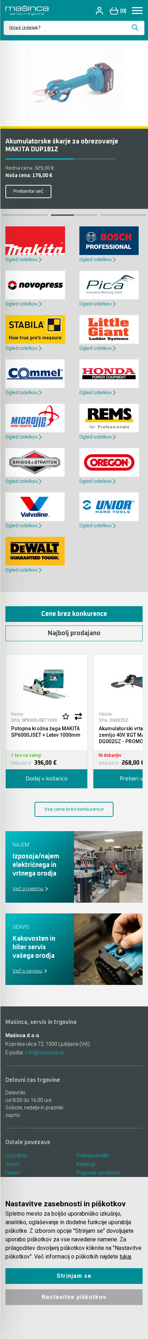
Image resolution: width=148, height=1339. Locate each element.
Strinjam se (74, 1275)
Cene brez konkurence (74, 614)
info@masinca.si (44, 1052)
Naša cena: (28, 175)
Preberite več (28, 191)
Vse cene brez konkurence (74, 809)
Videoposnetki (93, 1155)
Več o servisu (27, 970)
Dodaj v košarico (47, 778)
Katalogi (86, 1164)
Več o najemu (28, 888)
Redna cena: (29, 168)
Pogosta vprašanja (98, 1173)
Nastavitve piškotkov (74, 1297)
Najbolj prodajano (74, 633)
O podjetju (16, 1155)
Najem (12, 1173)
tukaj (125, 1256)
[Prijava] (100, 10)
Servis (12, 1164)
